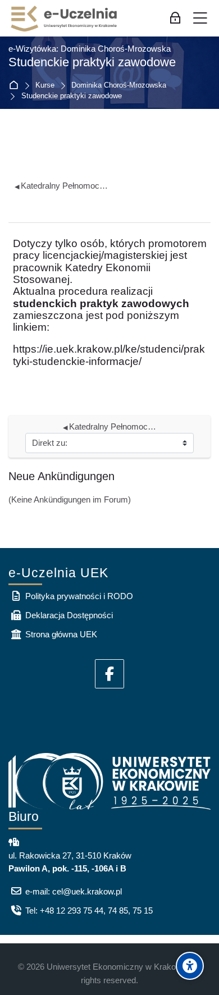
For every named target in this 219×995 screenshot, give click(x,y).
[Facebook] (109, 673)
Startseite (16, 85)
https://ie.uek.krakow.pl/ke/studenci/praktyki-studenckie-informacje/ (109, 355)
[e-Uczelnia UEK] (64, 18)
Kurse (44, 85)
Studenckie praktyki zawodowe (71, 96)
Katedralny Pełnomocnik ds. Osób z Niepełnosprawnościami (62, 185)
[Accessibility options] (190, 966)
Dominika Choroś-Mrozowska (118, 85)
